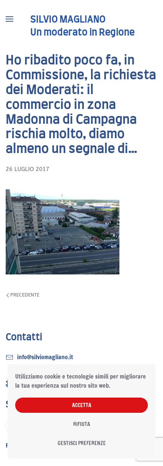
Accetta (81, 405)
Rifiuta (81, 424)
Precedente (24, 295)
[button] (9, 19)
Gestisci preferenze (82, 443)
